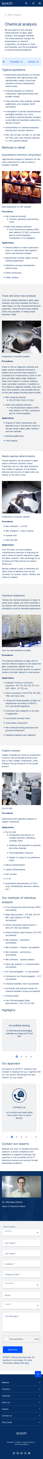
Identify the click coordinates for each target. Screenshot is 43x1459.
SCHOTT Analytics (14, 15)
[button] (21, 1382)
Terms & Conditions (21, 1444)
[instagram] (18, 1453)
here (27, 1363)
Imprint (18, 1442)
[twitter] (25, 1453)
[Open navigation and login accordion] (33, 3)
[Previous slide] (12, 1056)
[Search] (26, 3)
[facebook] (14, 1453)
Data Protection (28, 1442)
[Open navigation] (39, 3)
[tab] (17, 1057)
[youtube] (29, 1453)
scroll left (5, 61)
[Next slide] (31, 1056)
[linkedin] (21, 1453)
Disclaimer (10, 1442)
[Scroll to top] (38, 1374)
